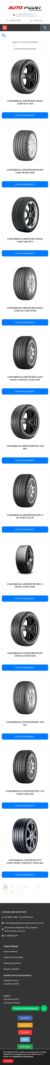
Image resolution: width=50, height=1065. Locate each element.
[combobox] (25, 47)
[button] (4, 27)
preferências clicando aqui (23, 1056)
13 (12, 892)
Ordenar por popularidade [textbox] (25, 48)
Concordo (8, 1061)
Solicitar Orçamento (25, 115)
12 (5, 892)
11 (38, 887)
